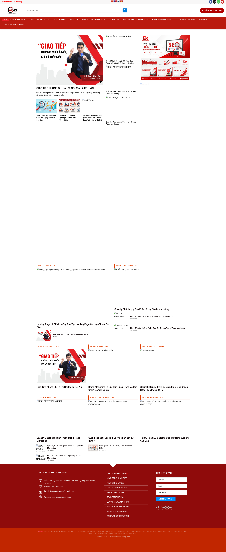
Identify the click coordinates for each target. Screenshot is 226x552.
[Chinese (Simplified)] (112, 1)
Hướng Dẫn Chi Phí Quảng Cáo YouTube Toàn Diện (67, 117)
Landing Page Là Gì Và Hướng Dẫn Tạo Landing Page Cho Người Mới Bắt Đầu (73, 326)
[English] (115, 1)
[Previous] (6, 34)
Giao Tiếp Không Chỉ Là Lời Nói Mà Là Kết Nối (65, 88)
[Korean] (118, 1)
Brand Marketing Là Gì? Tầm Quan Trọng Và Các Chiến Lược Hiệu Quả (120, 62)
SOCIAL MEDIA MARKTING (138, 20)
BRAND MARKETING (99, 20)
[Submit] (125, 10)
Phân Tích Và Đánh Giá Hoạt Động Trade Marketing (151, 316)
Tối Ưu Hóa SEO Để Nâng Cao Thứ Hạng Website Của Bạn (46, 117)
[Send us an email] (214, 2)
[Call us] (218, 2)
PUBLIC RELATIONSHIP (79, 20)
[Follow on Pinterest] (222, 2)
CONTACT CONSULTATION (13, 25)
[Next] (219, 34)
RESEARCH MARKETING (185, 20)
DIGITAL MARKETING (18, 20)
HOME (5, 20)
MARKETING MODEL (60, 20)
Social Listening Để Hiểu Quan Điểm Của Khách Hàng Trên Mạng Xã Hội (93, 117)
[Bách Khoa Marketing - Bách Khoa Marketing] (12, 10)
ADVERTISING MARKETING (162, 20)
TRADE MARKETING (118, 20)
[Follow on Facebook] (210, 2)
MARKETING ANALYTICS (39, 20)
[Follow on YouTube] (171, 507)
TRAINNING (202, 20)
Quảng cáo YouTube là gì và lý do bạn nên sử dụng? (110, 439)
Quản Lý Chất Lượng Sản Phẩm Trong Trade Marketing (121, 92)
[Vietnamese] (121, 1)
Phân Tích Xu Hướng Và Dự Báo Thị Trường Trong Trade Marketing (157, 328)
